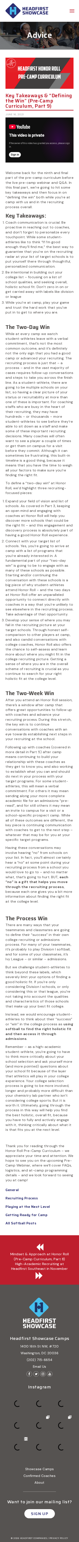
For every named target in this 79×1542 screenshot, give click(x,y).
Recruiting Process (21, 1198)
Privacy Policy (58, 1538)
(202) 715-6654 (39, 1360)
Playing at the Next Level (27, 1206)
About (39, 1482)
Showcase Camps (39, 1469)
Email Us (39, 1366)
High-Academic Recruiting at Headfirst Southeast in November (39, 1266)
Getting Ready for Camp (26, 1215)
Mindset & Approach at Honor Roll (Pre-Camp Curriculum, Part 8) (39, 1256)
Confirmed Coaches (39, 1476)
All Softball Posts (20, 1223)
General (12, 1190)
